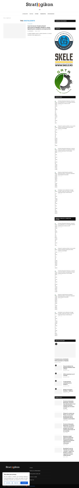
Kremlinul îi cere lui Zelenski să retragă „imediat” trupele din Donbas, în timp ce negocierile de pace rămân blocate (66, 191)
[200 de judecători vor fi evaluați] (58, 375)
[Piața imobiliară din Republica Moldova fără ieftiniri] (58, 367)
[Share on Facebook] (38, 37)
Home (4, 18)
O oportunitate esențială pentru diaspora (67, 383)
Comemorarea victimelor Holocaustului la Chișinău (62, 359)
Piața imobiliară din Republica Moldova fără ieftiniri (69, 367)
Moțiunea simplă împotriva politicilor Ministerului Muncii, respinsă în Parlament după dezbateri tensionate (66, 173)
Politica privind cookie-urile (35, 473)
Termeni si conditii (33, 476)
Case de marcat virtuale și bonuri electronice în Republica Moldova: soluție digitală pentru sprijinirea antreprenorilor (39, 27)
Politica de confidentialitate (35, 470)
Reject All (16, 482)
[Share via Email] (42, 37)
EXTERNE (36, 13)
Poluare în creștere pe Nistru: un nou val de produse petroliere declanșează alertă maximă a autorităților (66, 127)
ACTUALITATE (25, 13)
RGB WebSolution (31, 486)
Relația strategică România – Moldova (68, 390)
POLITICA (31, 13)
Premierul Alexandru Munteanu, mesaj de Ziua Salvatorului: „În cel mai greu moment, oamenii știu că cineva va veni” (66, 102)
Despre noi (32, 479)
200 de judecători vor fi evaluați (69, 374)
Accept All (24, 482)
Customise (8, 482)
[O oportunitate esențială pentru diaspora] (58, 383)
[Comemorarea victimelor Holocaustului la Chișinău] (65, 351)
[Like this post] (36, 37)
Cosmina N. (31, 31)
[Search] (56, 14)
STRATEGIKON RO (51, 13)
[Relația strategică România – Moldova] (58, 391)
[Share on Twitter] (39, 37)
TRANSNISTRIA (43, 13)
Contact (31, 467)
